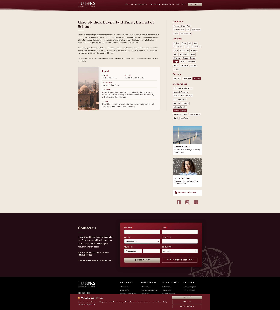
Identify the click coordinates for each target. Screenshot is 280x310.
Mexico (176, 69)
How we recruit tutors (149, 290)
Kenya (192, 58)
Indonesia (184, 65)
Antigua (193, 65)
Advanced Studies (180, 107)
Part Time (177, 79)
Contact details (189, 290)
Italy (190, 43)
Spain (193, 54)
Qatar (184, 43)
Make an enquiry (189, 287)
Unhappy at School (180, 114)
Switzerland (184, 51)
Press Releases (168, 4)
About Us (129, 4)
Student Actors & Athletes (183, 96)
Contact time (167, 247)
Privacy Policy (89, 304)
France (187, 47)
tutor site (108, 260)
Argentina (191, 62)
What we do (145, 287)
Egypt (176, 62)
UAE (175, 54)
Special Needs (195, 114)
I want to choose (187, 306)
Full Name (128, 228)
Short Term (187, 79)
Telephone (128, 247)
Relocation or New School (183, 88)
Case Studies (155, 4)
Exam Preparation (180, 100)
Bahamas (177, 58)
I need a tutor (143, 260)
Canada (185, 58)
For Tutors (180, 4)
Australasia (196, 30)
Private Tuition (141, 4)
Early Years (184, 118)
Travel (176, 118)
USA (195, 43)
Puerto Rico (196, 47)
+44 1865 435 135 (85, 255)
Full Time (196, 79)
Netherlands (183, 54)
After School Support (181, 103)
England (176, 43)
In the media (124, 290)
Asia (188, 30)
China (176, 51)
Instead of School (180, 111)
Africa (176, 34)
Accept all (187, 297)
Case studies (167, 290)
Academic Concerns (181, 92)
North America (179, 30)
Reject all (187, 302)
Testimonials (166, 287)
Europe (176, 26)
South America (185, 34)
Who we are (124, 287)
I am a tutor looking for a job (180, 260)
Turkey (176, 65)
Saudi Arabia (178, 47)
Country (127, 237)
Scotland (194, 51)
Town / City (166, 237)
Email (164, 228)
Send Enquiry (195, 4)
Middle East (185, 26)
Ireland (183, 62)
